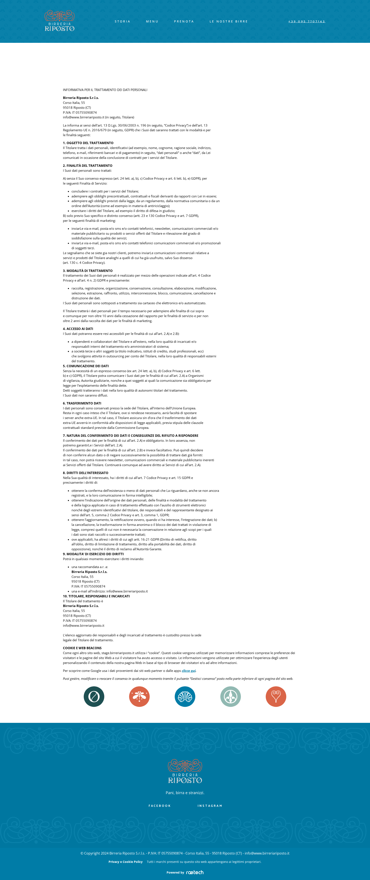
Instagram (210, 805)
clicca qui (188, 670)
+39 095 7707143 (306, 21)
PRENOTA (184, 21)
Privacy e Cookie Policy (126, 862)
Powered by (175, 872)
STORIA (123, 21)
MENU (152, 21)
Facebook (160, 805)
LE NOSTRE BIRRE (229, 21)
